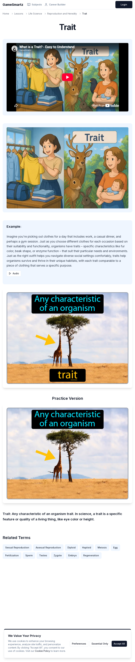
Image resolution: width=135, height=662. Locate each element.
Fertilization (12, 555)
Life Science (35, 13)
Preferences (79, 643)
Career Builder (57, 4)
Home (6, 13)
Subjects (37, 4)
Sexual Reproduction (17, 547)
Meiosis (102, 547)
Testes (43, 555)
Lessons (18, 13)
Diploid (72, 547)
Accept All (119, 643)
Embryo (72, 555)
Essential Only (100, 643)
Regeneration (91, 555)
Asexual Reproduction (48, 547)
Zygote (58, 555)
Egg (115, 547)
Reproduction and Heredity (62, 13)
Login (124, 4)
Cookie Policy (42, 650)
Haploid (86, 547)
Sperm (29, 555)
